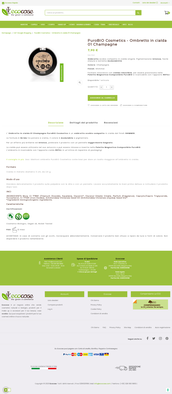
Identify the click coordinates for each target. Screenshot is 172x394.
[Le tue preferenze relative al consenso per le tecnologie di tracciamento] (168, 390)
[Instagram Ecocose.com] (160, 338)
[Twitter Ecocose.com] (153, 338)
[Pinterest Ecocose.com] (167, 338)
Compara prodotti (55, 305)
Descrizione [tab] (56, 122)
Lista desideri (53, 300)
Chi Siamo (95, 300)
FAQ (104, 328)
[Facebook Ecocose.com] (147, 338)
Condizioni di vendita (99, 314)
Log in (50, 309)
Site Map (127, 328)
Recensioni (111, 122)
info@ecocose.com (102, 383)
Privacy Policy (96, 305)
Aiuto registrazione (162, 328)
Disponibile (93, 80)
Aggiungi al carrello (102, 98)
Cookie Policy (96, 309)
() (150, 3)
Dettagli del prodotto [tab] (84, 122)
